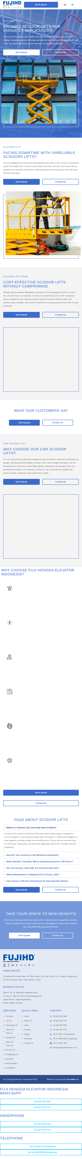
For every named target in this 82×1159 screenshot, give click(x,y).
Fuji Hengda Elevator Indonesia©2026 (20, 1079)
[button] (65, 4)
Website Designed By (63, 1079)
